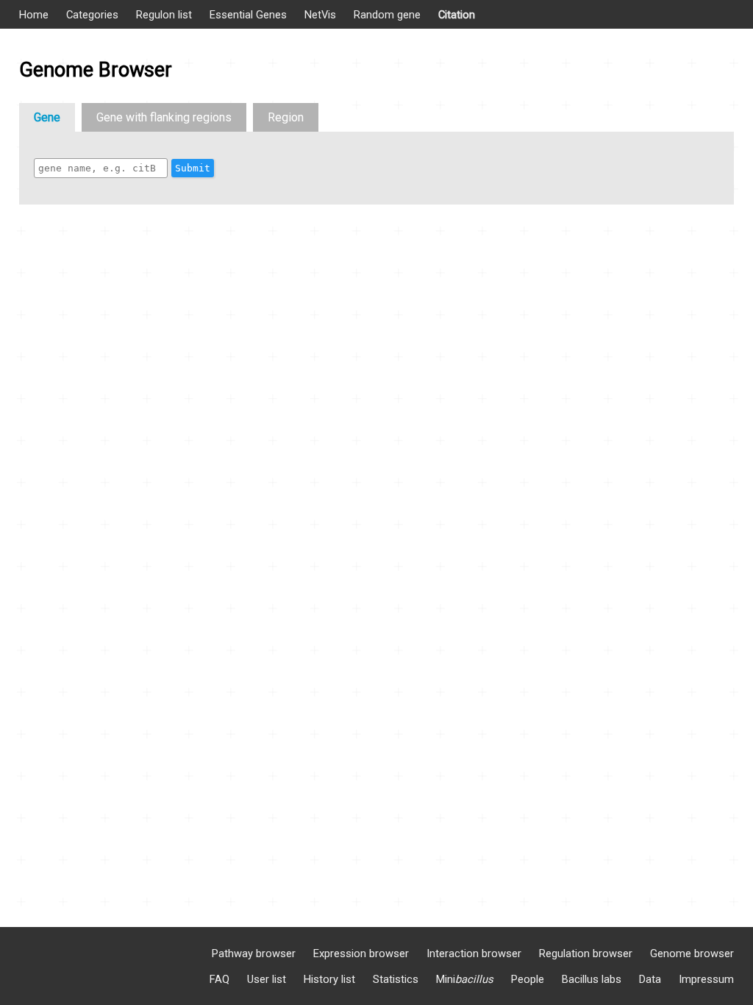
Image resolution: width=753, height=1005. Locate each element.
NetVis (320, 14)
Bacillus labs (591, 979)
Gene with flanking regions (164, 117)
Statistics (395, 979)
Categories (92, 14)
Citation (456, 14)
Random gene (387, 14)
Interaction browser (474, 953)
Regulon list (164, 14)
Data (650, 979)
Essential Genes (248, 14)
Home (34, 14)
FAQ (219, 979)
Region (286, 117)
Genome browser (692, 953)
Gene (47, 117)
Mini (464, 979)
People (527, 979)
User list (266, 979)
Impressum (706, 979)
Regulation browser (585, 953)
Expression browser (361, 953)
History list (329, 979)
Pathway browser (254, 953)
